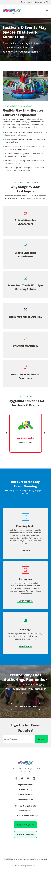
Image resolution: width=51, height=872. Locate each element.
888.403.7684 (25, 771)
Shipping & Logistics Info (25, 806)
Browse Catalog (25, 790)
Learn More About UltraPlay (25, 816)
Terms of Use (31, 866)
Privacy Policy (20, 866)
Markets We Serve (25, 799)
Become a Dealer (29, 2)
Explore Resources (25, 794)
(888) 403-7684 (41, 2)
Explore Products (25, 785)
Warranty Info (25, 811)
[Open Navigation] (47, 11)
